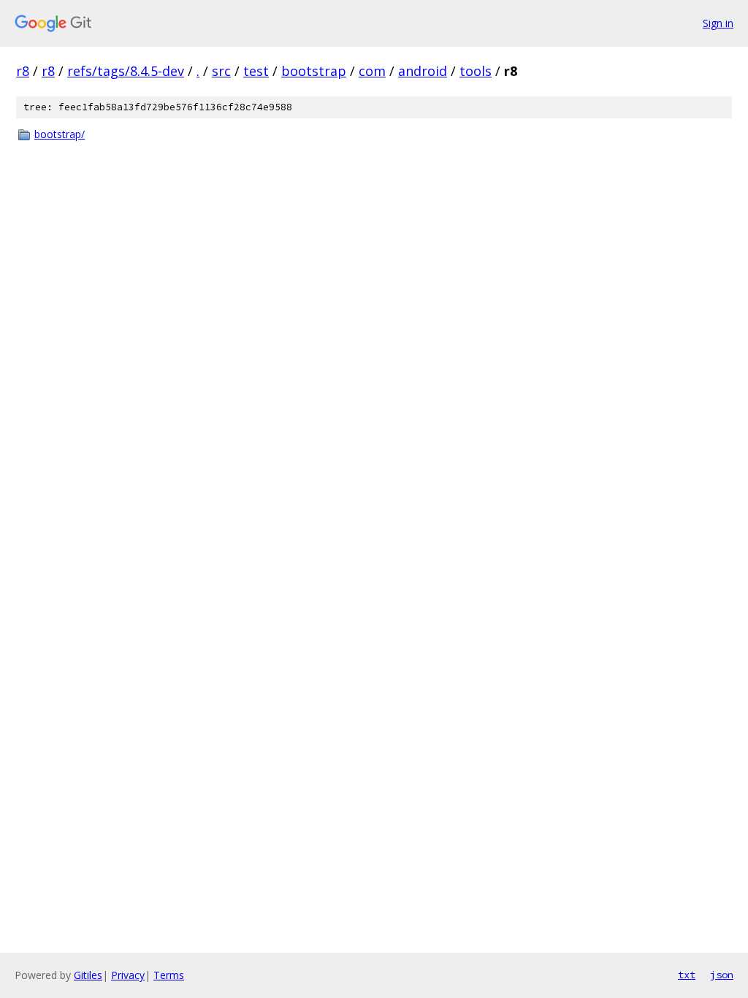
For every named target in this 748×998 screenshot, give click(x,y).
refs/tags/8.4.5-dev (125, 71)
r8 (22, 71)
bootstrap (313, 71)
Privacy (128, 975)
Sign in (718, 23)
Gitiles (88, 975)
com (372, 71)
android (422, 71)
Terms (168, 975)
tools (475, 71)
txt (686, 974)
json (721, 974)
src (221, 71)
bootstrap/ (59, 134)
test (256, 71)
